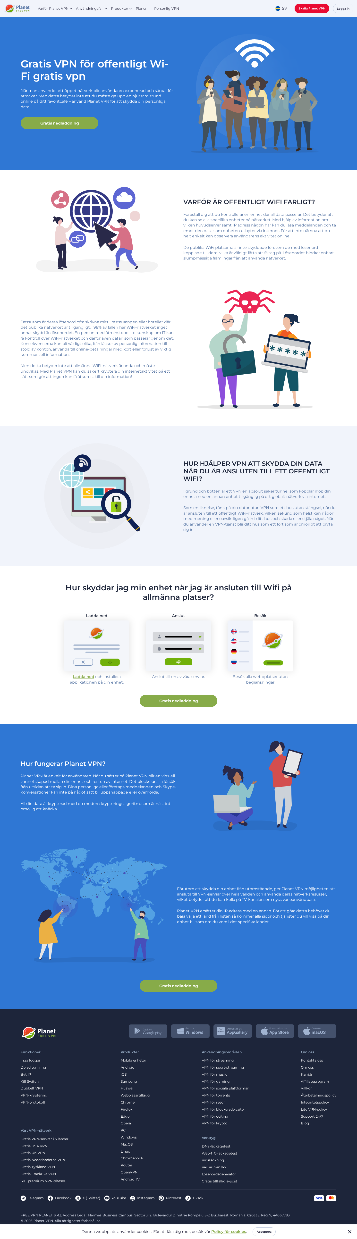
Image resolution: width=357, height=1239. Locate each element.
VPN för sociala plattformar (225, 1088)
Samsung (129, 1082)
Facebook (63, 1198)
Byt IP (26, 1074)
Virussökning (213, 1160)
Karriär (307, 1074)
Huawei (127, 1088)
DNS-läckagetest (216, 1146)
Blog (305, 1123)
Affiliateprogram (315, 1082)
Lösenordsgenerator (219, 1174)
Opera (126, 1123)
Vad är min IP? (214, 1167)
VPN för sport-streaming (223, 1067)
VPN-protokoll (33, 1102)
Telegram (36, 1198)
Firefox (126, 1109)
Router (126, 1165)
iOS (124, 1074)
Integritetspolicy (315, 1102)
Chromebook (132, 1158)
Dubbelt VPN (32, 1088)
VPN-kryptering (34, 1095)
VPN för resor (213, 1102)
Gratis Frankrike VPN (38, 1174)
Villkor (306, 1088)
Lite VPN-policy (314, 1109)
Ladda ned (83, 676)
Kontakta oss (312, 1060)
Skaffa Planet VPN (311, 8)
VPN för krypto (214, 1123)
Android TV (130, 1179)
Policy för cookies (228, 1231)
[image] (38, 1031)
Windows (129, 1137)
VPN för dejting (215, 1116)
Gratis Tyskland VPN (38, 1167)
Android (127, 1067)
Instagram (146, 1198)
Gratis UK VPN (33, 1153)
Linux (125, 1151)
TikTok (198, 1198)
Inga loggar (31, 1060)
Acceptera (264, 1231)
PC (123, 1130)
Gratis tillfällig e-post (219, 1181)
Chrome (128, 1102)
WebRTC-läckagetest (219, 1153)
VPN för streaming (218, 1060)
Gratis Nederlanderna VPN (43, 1160)
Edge (125, 1116)
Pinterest (173, 1198)
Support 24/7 (312, 1116)
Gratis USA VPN (34, 1146)
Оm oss (307, 1067)
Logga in (343, 8)
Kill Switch (30, 1082)
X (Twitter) (91, 1198)
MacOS (127, 1144)
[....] (17, 8)
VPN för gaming (216, 1082)
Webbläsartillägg (135, 1095)
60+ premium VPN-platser (43, 1181)
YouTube (118, 1198)
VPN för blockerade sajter (223, 1109)
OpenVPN (129, 1172)
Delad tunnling (33, 1067)
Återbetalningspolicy (318, 1095)
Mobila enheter (133, 1060)
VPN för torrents (216, 1095)
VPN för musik (214, 1074)
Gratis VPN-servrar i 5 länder (44, 1139)
